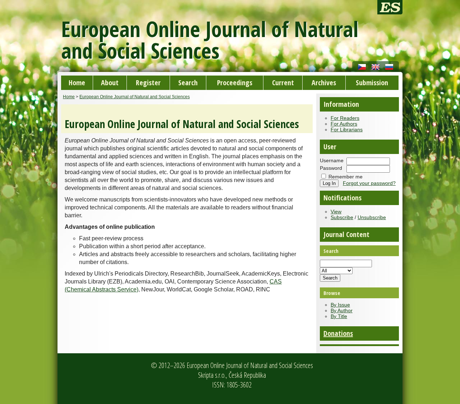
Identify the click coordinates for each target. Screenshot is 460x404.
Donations (338, 333)
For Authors (344, 124)
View (336, 211)
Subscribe (342, 217)
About (110, 82)
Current (283, 82)
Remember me (345, 177)
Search (188, 82)
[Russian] (389, 66)
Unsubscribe (372, 217)
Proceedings (234, 82)
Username (332, 160)
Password (331, 168)
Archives (324, 82)
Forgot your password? (369, 183)
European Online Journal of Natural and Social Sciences (134, 96)
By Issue (340, 305)
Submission (372, 82)
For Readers (345, 118)
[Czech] (362, 66)
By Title (339, 316)
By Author (342, 310)
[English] (375, 66)
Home (77, 82)
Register (148, 82)
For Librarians (347, 129)
